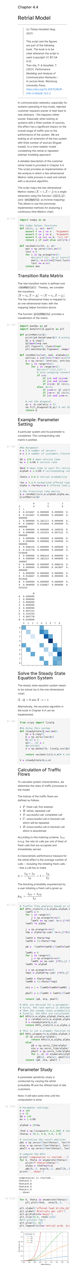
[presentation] (44, 192)
